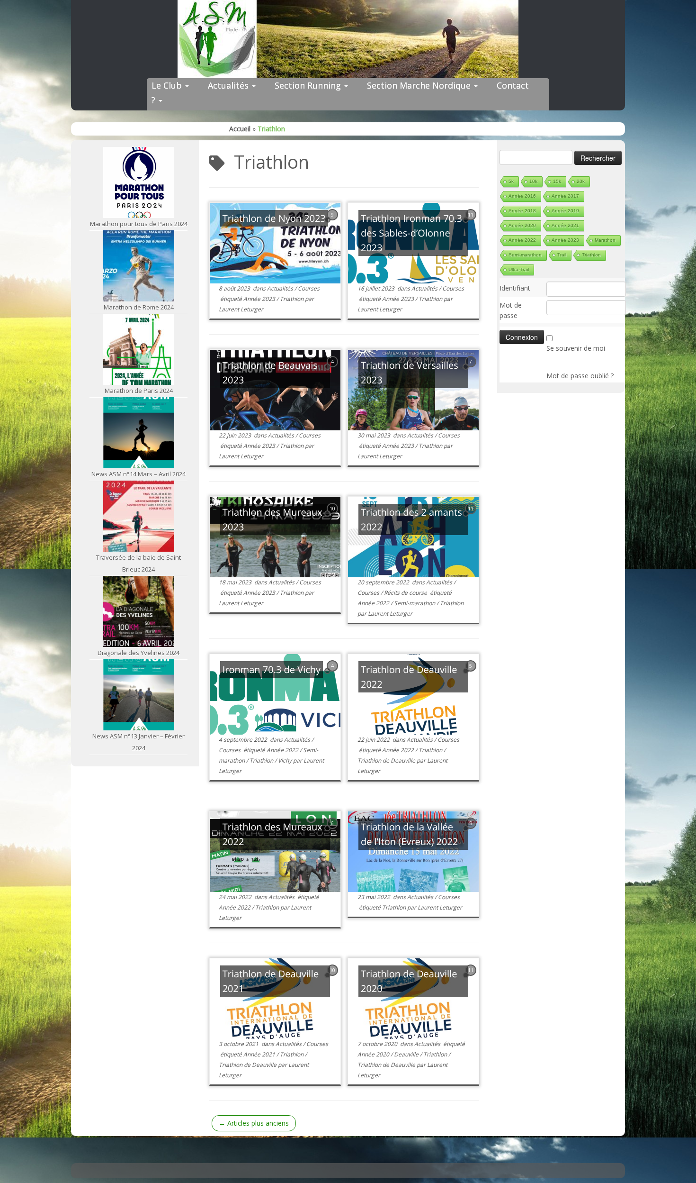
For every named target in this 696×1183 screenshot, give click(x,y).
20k (581, 181)
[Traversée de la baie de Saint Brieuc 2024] (138, 516)
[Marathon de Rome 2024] (138, 265)
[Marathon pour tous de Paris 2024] (138, 182)
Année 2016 (522, 196)
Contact (513, 85)
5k (511, 181)
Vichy (285, 760)
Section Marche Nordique (420, 85)
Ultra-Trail (519, 269)
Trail (561, 254)
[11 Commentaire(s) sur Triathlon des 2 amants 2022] (471, 517)
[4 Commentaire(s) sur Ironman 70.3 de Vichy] (333, 674)
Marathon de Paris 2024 (139, 390)
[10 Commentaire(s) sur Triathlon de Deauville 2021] (333, 978)
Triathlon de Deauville (387, 760)
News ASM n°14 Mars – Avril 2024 (138, 474)
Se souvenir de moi (575, 348)
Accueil (239, 128)
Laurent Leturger (241, 309)
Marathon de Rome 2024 (139, 307)
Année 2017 (565, 196)
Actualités (229, 85)
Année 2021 (260, 1054)
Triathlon (292, 299)
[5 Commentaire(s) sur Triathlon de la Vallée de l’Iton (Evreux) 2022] (471, 832)
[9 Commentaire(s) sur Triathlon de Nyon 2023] (333, 223)
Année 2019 (565, 210)
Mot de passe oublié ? (580, 375)
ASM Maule (357, 1168)
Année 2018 (522, 210)
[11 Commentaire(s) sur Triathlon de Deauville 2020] (471, 978)
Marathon (605, 240)
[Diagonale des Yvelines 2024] (138, 611)
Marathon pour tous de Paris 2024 (138, 223)
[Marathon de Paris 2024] (138, 349)
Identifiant (515, 287)
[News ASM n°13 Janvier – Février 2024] (138, 694)
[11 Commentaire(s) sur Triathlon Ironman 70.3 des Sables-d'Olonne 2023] (471, 223)
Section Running (309, 85)
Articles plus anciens (254, 1123)
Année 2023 (260, 299)
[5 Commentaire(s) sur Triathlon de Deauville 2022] (471, 674)
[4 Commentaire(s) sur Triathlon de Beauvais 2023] (333, 370)
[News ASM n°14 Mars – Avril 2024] (138, 432)
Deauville (407, 1054)
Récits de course (406, 593)
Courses (309, 288)
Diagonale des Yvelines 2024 (138, 652)
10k (533, 181)
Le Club (168, 85)
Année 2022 (374, 603)
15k (557, 181)
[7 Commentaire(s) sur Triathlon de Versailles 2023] (471, 370)
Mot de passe (511, 310)
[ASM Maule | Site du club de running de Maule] (348, 39)
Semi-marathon (415, 603)
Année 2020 (374, 1054)
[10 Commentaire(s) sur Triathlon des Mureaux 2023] (333, 517)
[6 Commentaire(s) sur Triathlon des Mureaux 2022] (333, 832)
